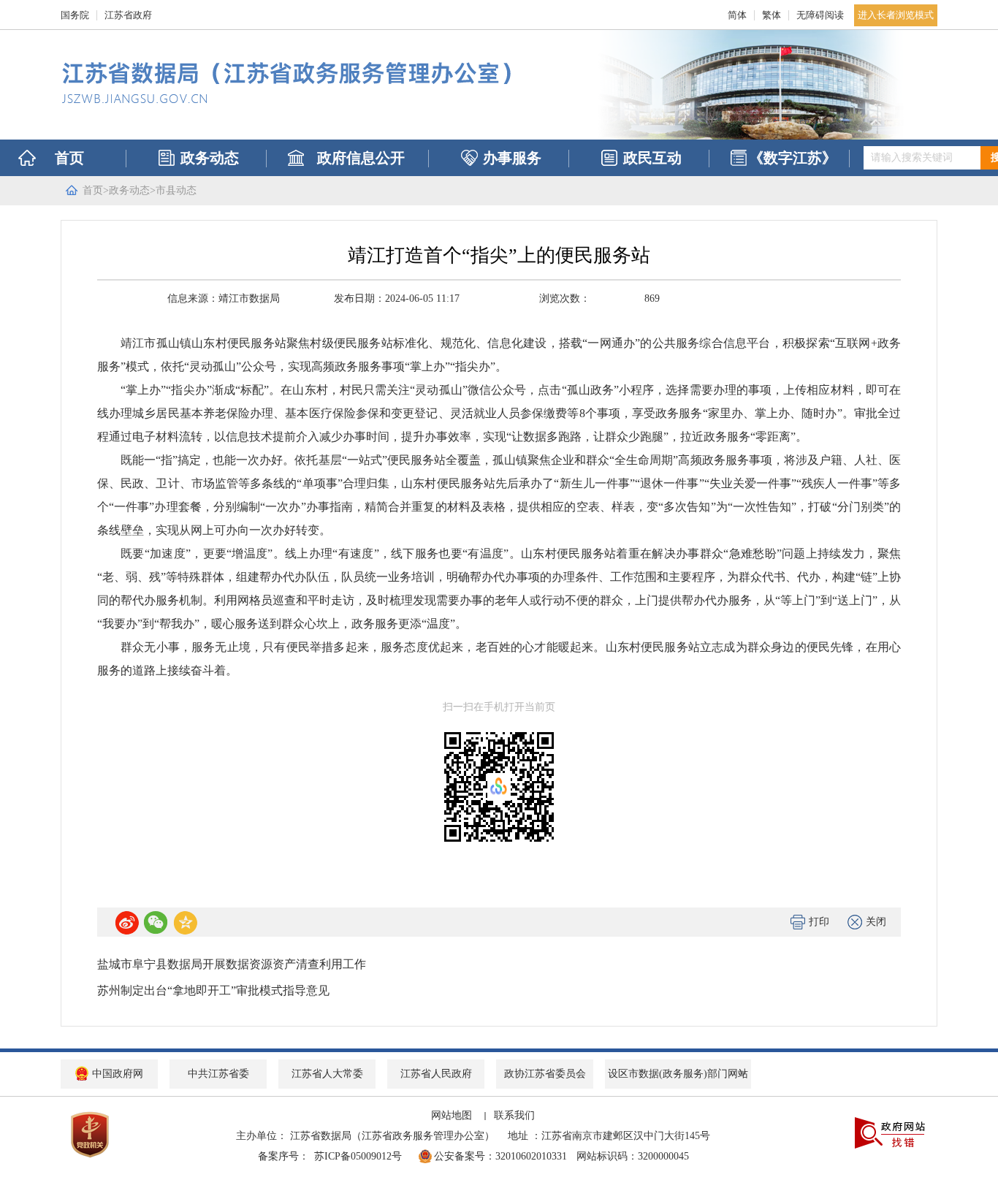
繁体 (771, 14)
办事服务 (512, 158)
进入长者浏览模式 (896, 14)
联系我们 (514, 1115)
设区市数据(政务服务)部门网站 (678, 1073)
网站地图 (451, 1115)
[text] (922, 158)
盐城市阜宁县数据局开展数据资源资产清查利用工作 (231, 964)
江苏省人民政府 (436, 1073)
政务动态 (209, 158)
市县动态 (176, 190)
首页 (69, 158)
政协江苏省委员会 (545, 1073)
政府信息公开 (361, 158)
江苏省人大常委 (327, 1073)
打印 (819, 921)
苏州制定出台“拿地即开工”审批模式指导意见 (213, 990)
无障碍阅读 (820, 14)
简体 (737, 14)
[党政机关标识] (90, 1133)
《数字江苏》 (793, 158)
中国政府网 (117, 1073)
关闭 (876, 921)
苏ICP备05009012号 (360, 1156)
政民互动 (652, 158)
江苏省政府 (128, 14)
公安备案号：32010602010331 (504, 1156)
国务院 (75, 14)
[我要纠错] (890, 1131)
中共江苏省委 (218, 1073)
